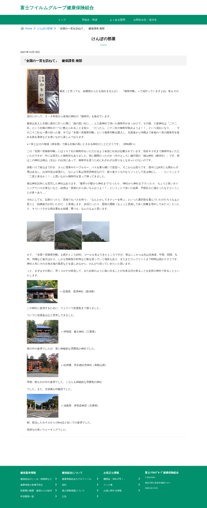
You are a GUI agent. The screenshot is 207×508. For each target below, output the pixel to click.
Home (28, 28)
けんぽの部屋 (45, 28)
